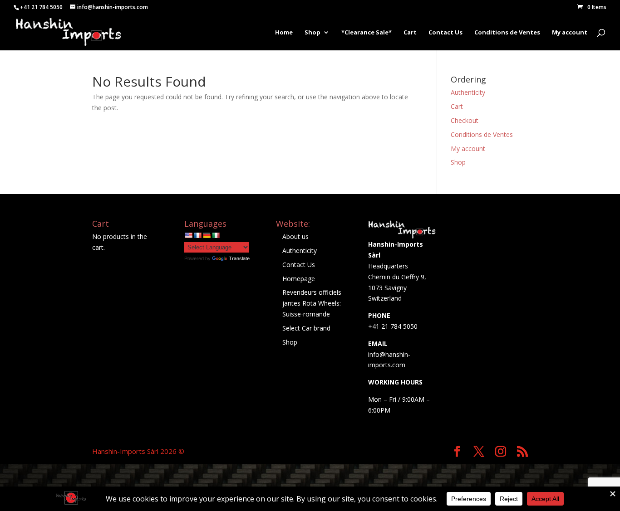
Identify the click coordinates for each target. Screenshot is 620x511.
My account (569, 32)
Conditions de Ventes (507, 32)
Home (284, 32)
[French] (197, 235)
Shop (312, 32)
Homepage (298, 278)
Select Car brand (306, 328)
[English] (188, 235)
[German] (206, 235)
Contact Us (445, 32)
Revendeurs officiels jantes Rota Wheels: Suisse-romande (311, 303)
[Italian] (216, 235)
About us (295, 236)
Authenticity (468, 92)
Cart (410, 32)
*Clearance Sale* (366, 32)
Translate (239, 258)
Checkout (464, 120)
